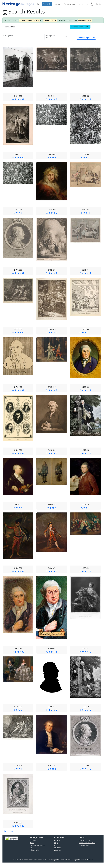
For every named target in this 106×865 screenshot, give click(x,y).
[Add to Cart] (18, 99)
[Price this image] (20, 99)
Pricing (32, 843)
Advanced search (78, 27)
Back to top (8, 831)
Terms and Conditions (37, 845)
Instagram (57, 850)
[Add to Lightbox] (15, 99)
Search (45, 4)
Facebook (57, 848)
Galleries (58, 4)
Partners (67, 4)
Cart (74, 4)
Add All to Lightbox (85, 37)
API (31, 848)
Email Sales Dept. (84, 840)
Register (99, 4)
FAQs (56, 843)
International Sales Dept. (87, 843)
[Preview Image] (13, 99)
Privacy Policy (34, 850)
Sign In (93, 4)
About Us (57, 840)
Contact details (84, 845)
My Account (83, 4)
